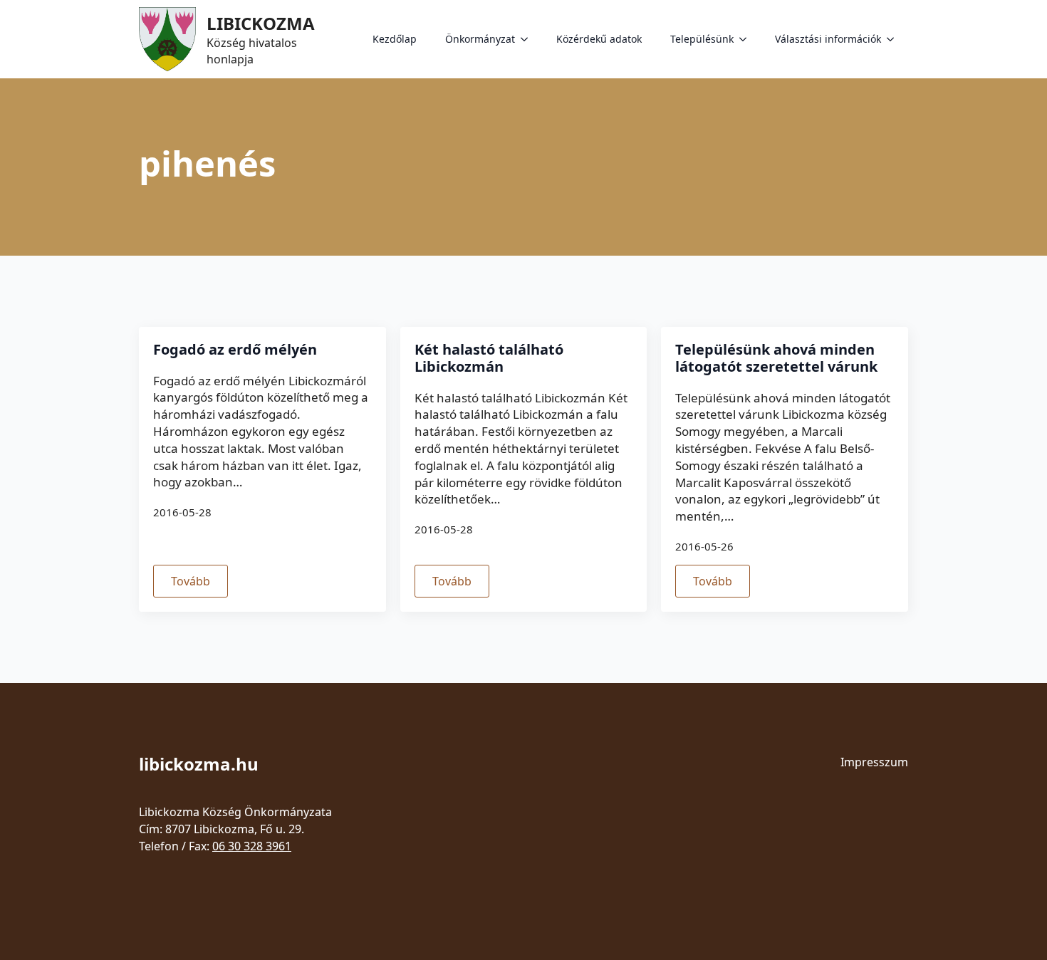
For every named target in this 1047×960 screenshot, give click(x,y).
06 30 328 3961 (251, 846)
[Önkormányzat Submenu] (528, 39)
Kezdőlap (395, 39)
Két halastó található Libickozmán (489, 358)
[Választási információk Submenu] (894, 39)
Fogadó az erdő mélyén (235, 349)
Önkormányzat (480, 39)
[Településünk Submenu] (747, 39)
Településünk (702, 39)
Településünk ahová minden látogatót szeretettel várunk (776, 358)
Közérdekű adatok (599, 39)
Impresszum (874, 762)
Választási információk (828, 39)
